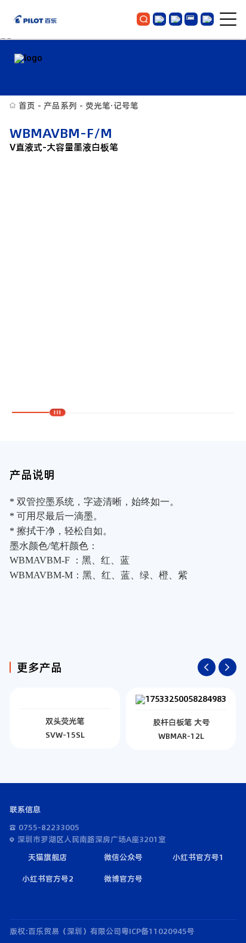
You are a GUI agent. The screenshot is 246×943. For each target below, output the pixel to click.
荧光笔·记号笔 (112, 105)
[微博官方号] (207, 19)
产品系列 (60, 105)
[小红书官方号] (175, 19)
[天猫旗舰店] (159, 19)
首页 (27, 105)
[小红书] (191, 19)
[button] (207, 667)
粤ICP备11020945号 (158, 931)
